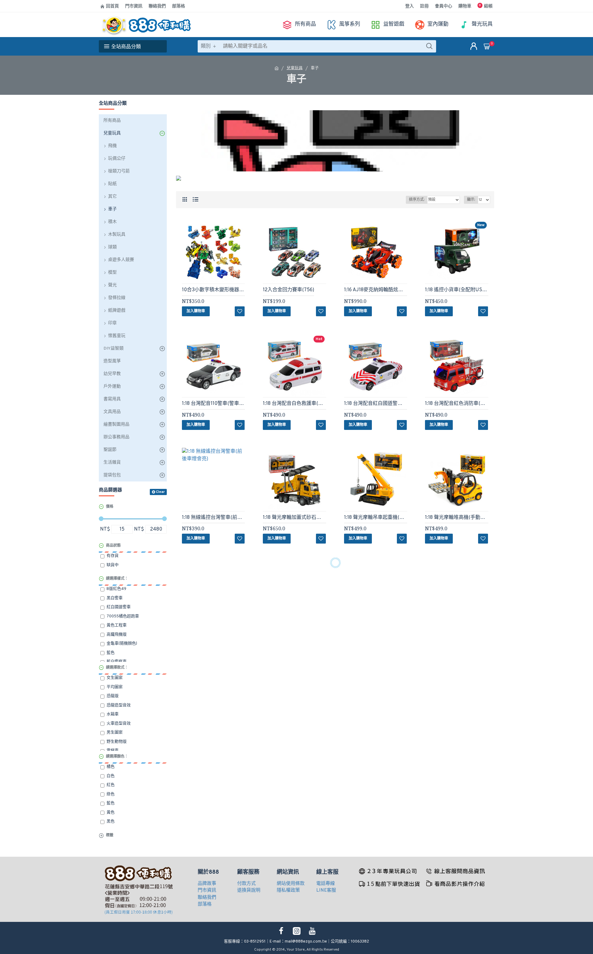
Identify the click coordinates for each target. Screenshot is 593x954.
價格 (109, 506)
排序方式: (416, 199)
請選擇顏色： (117, 756)
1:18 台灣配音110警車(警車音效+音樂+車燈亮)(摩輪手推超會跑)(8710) (213, 404)
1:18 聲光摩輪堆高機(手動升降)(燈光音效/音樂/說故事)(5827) (456, 518)
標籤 (109, 835)
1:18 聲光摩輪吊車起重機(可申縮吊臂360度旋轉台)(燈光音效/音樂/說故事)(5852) (375, 518)
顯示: (471, 199)
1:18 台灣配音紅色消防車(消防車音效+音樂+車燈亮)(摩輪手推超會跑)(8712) (456, 404)
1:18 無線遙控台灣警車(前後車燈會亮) (213, 518)
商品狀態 (113, 545)
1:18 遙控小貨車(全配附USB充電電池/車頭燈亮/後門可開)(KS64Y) (456, 290)
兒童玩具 (295, 68)
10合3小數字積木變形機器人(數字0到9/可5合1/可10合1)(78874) (213, 290)
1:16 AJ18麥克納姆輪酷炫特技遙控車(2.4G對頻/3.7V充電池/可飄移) (375, 290)
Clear (160, 492)
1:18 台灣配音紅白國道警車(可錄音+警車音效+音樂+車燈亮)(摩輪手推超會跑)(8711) (375, 404)
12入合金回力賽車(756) (288, 290)
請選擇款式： (117, 667)
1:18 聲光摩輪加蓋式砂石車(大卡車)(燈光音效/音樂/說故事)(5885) (294, 518)
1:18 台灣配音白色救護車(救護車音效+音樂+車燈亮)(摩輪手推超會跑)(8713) (294, 404)
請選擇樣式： (117, 578)
